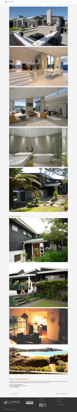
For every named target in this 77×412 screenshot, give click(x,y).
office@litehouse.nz (42, 401)
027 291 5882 (42, 400)
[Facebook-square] (41, 405)
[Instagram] (44, 405)
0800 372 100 (42, 399)
